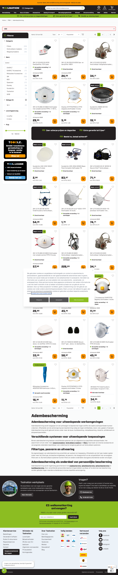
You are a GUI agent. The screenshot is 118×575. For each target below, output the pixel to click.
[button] (4, 571)
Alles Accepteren (79, 300)
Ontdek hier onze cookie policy (41, 293)
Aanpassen (59, 300)
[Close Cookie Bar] (93, 270)
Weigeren (39, 300)
